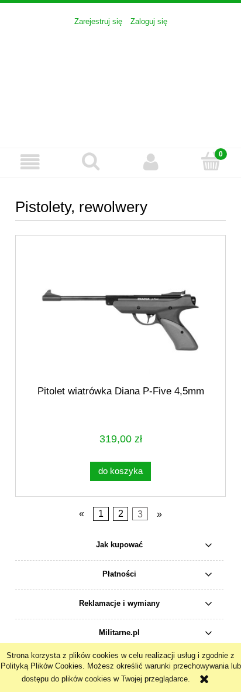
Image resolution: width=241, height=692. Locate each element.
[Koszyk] (211, 161)
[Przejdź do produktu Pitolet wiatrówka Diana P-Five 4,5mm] (120, 320)
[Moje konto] (150, 162)
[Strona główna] (120, 81)
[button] (30, 162)
